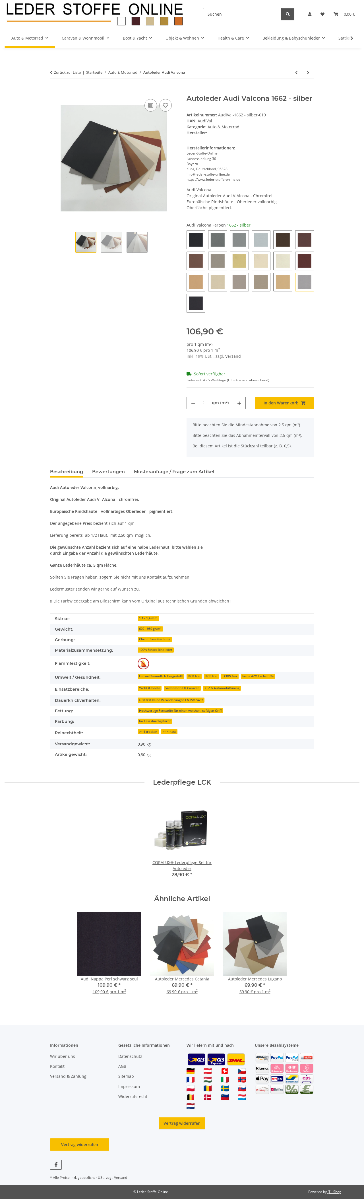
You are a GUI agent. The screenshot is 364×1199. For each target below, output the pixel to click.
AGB (122, 1066)
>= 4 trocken (148, 732)
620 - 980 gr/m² (150, 629)
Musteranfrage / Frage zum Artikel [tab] (174, 471)
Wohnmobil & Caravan (182, 688)
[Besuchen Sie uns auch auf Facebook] (56, 1165)
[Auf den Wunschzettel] (165, 105)
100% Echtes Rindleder (155, 650)
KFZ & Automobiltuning (221, 688)
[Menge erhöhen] (239, 403)
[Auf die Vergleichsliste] (150, 105)
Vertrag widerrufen (182, 1123)
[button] (309, 14)
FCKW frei (229, 676)
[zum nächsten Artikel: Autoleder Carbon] (308, 72)
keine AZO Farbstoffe (258, 676)
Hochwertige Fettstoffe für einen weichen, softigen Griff (180, 711)
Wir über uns (62, 1056)
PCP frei (194, 676)
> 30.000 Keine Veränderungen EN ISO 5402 (171, 700)
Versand (233, 356)
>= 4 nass (169, 732)
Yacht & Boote (149, 688)
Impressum (129, 1086)
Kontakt (154, 577)
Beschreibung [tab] (66, 471)
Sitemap (126, 1076)
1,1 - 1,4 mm (148, 618)
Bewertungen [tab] (108, 471)
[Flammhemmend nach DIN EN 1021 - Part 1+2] (143, 663)
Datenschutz (130, 1056)
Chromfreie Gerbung (154, 639)
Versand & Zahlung (68, 1076)
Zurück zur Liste (67, 72)
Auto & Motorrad (223, 126)
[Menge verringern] (193, 403)
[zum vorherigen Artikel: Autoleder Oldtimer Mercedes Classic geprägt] (296, 72)
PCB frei (211, 676)
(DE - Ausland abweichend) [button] (248, 380)
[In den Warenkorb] (54, 91)
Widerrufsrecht (132, 1096)
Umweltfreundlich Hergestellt (161, 676)
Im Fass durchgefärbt (155, 721)
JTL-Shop (334, 1191)
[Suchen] (287, 14)
